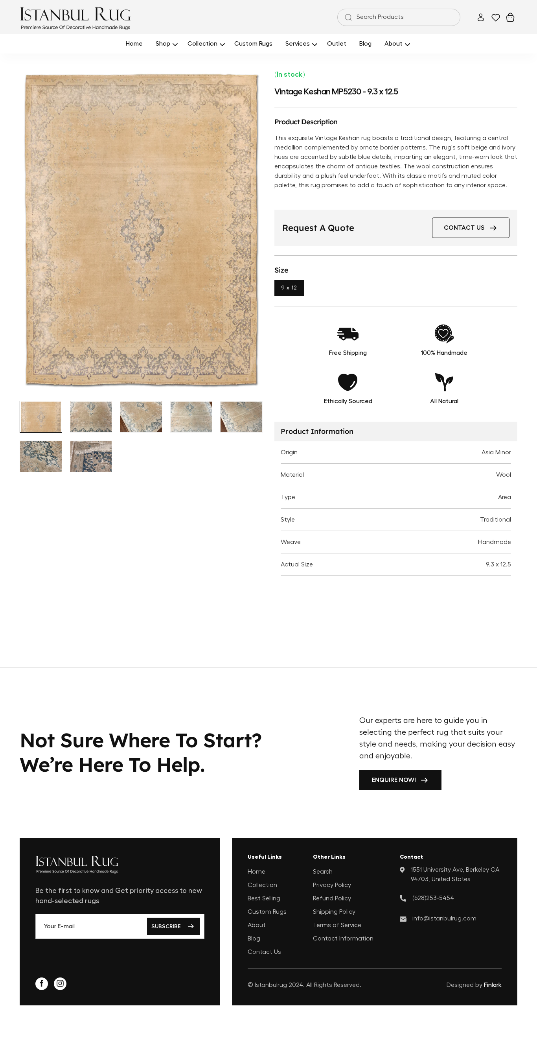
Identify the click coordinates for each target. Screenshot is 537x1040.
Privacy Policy (332, 884)
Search (323, 871)
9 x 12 (289, 288)
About (257, 925)
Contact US (464, 228)
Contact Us (264, 951)
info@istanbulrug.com (444, 918)
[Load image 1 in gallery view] (41, 417)
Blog (254, 938)
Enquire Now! (394, 780)
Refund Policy (332, 898)
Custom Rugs (267, 911)
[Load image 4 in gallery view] (191, 417)
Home (256, 871)
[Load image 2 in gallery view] (91, 417)
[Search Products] (346, 17)
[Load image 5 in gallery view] (241, 417)
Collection (262, 884)
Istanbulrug (271, 985)
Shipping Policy (334, 911)
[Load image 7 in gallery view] (91, 456)
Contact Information (343, 938)
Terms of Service (337, 925)
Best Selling (264, 898)
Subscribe (166, 926)
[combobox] (398, 17)
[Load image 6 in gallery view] (41, 456)
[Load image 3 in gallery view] (141, 417)
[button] (165, 43)
